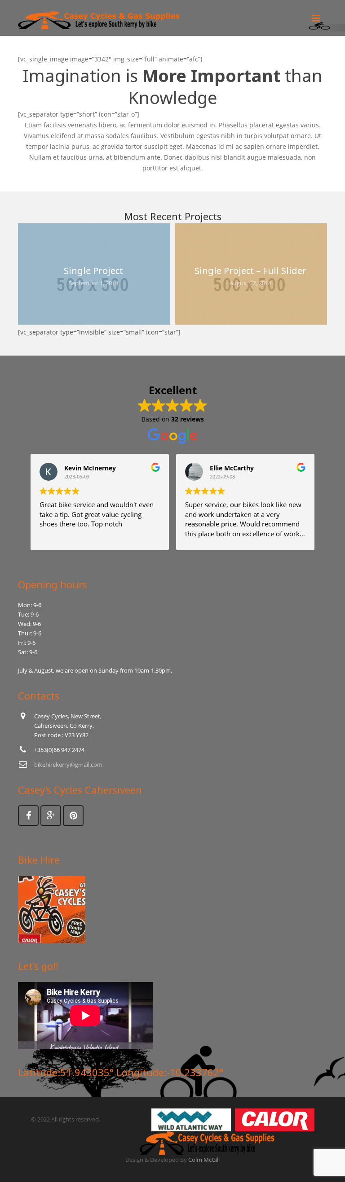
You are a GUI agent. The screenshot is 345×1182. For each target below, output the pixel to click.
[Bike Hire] (51, 941)
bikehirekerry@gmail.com (68, 764)
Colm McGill (204, 1160)
